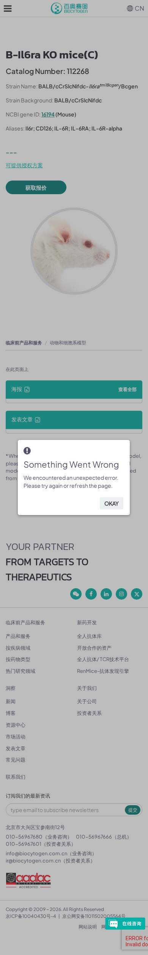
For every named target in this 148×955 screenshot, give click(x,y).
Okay (111, 503)
